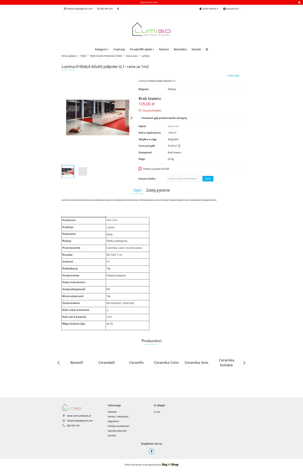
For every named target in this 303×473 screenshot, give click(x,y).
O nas (157, 411)
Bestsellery (180, 49)
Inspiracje (119, 49)
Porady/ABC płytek (141, 49)
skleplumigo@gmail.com (80, 420)
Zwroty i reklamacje (118, 416)
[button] (231, 9)
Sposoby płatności (117, 430)
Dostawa (112, 411)
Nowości (164, 49)
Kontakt (196, 49)
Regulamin (113, 421)
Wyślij (208, 178)
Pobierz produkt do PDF (156, 168)
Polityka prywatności (119, 425)
